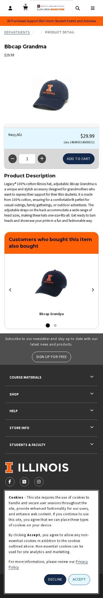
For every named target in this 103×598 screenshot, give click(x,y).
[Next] (93, 290)
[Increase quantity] (42, 158)
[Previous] (10, 290)
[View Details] (51, 283)
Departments (17, 32)
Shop (14, 394)
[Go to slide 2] (55, 326)
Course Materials (25, 377)
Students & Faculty (27, 444)
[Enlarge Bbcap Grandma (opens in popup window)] (51, 92)
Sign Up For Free (51, 357)
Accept (79, 579)
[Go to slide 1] (48, 326)
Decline (55, 579)
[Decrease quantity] (12, 158)
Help (14, 410)
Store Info (19, 427)
